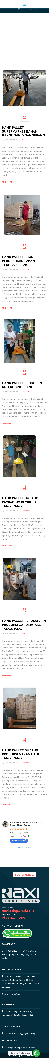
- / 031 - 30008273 (29, 9)
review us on (18, 840)
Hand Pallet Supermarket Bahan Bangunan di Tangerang (23, 131)
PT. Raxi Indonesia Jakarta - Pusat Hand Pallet (26, 824)
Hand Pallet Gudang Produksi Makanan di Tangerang (20, 754)
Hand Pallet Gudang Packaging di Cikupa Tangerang (20, 502)
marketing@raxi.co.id (18, 911)
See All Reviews (24, 847)
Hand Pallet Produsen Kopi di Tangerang (22, 385)
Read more (7, 182)
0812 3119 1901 (14, 917)
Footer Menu (23, 875)
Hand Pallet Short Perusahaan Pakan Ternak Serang (18, 261)
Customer (26, 140)
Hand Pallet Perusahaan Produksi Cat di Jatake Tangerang (24, 625)
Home (25, 49)
